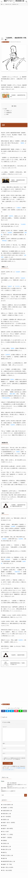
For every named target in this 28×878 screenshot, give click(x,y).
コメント (5, 726)
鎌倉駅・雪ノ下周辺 (7, 864)
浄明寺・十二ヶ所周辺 (8, 834)
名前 (4, 743)
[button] (26, 1)
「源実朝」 (12, 379)
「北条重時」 (13, 526)
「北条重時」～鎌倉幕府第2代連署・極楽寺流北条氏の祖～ (17, 505)
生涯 (5, 108)
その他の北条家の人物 (8, 804)
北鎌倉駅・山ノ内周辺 (8, 807)
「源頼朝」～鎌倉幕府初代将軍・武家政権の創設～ (18, 181)
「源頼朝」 (22, 143)
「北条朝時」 (10, 232)
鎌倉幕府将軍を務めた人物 (9, 861)
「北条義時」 (18, 271)
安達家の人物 (6, 819)
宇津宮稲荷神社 (6, 397)
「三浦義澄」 (18, 207)
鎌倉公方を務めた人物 (8, 855)
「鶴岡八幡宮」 (12, 393)
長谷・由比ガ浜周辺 (7, 870)
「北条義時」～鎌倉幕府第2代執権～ (17, 96)
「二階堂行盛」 (17, 571)
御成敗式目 (9, 112)
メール (4, 748)
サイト (4, 753)
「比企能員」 (23, 224)
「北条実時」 (20, 538)
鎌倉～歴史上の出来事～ (8, 867)
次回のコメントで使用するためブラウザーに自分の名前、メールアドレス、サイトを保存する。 (14, 759)
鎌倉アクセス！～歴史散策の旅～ (14, 1)
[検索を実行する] (25, 795)
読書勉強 (5, 840)
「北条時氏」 (11, 216)
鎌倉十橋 (5, 858)
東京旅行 (5, 825)
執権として (9, 110)
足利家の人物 (6, 843)
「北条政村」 (23, 278)
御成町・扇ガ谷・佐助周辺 (9, 822)
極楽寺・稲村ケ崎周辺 (8, 828)
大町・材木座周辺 (7, 816)
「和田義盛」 (4, 240)
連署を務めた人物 (7, 846)
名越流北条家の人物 (7, 810)
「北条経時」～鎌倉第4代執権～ (17, 655)
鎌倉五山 (5, 852)
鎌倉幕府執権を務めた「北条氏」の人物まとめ (18, 663)
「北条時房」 (7, 354)
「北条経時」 (4, 538)
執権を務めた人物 (6, 704)
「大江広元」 (17, 286)
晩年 (8, 114)
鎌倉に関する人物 (7, 849)
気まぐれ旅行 (6, 831)
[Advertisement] (14, 20)
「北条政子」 (10, 286)
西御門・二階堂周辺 (7, 837)
